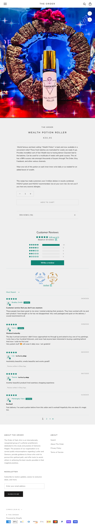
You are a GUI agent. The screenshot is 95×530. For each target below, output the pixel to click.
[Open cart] (90, 3)
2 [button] (46, 419)
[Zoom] (90, 13)
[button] (34, 245)
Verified (46, 285)
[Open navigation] (5, 4)
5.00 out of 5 (54, 237)
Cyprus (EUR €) (13, 509)
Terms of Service (57, 452)
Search (53, 440)
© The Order (12, 515)
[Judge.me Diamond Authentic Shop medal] (40, 277)
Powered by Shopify (14, 518)
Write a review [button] (47, 262)
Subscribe (13, 494)
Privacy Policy (56, 448)
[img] (11, 299)
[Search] (84, 4)
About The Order (57, 444)
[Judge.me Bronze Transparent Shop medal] (53, 277)
